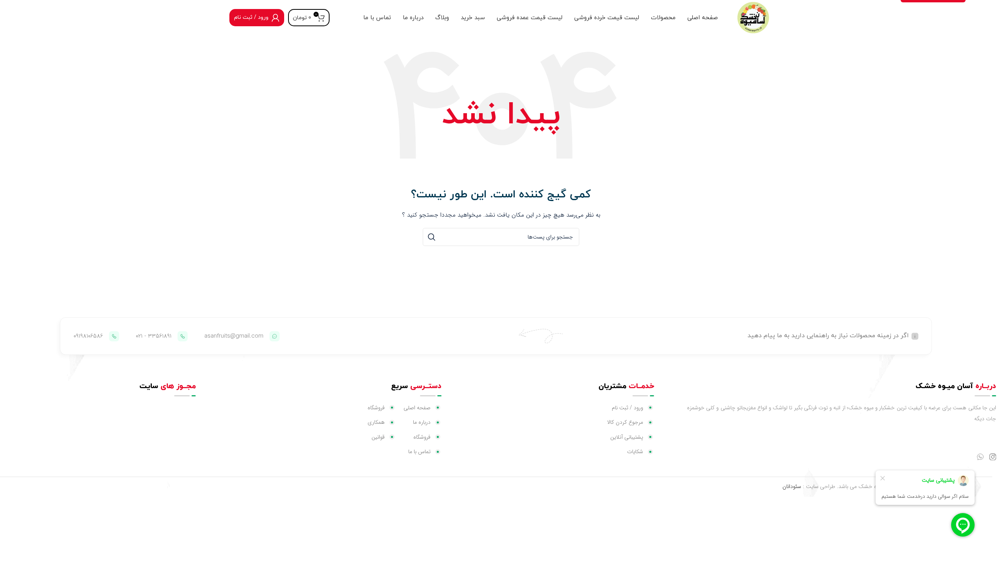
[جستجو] (432, 237)
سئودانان (791, 486)
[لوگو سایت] (753, 17)
